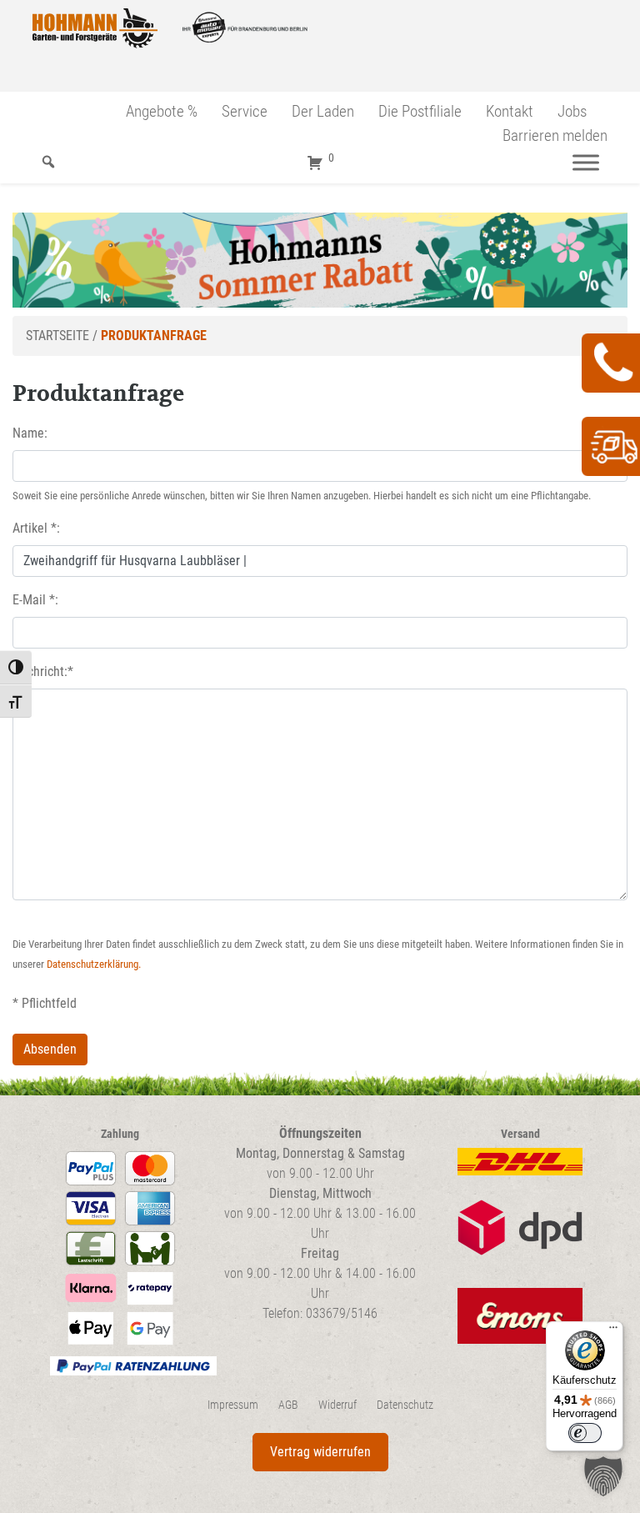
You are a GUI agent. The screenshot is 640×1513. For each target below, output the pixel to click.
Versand (520, 1134)
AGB (288, 1405)
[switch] (585, 1433)
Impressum (233, 1405)
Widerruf (337, 1405)
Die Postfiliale (420, 111)
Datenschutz (405, 1405)
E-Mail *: (35, 600)
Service (245, 111)
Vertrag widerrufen (320, 1452)
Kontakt (509, 111)
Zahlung (120, 1134)
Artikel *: (36, 528)
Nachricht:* (42, 671)
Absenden (50, 1049)
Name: (30, 433)
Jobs (572, 111)
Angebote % (162, 111)
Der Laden (323, 111)
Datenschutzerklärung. (94, 964)
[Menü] (585, 162)
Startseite (57, 335)
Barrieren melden (555, 135)
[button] (603, 1476)
